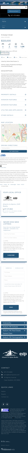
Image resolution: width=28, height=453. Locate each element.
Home (1, 184)
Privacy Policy (3, 167)
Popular (4, 21)
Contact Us (5, 212)
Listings (5, 184)
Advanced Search (14, 11)
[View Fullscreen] (3, 131)
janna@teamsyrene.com (12, 375)
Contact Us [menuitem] (4, 397)
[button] (25, 7)
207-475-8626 (15, 15)
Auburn (18, 184)
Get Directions (14, 151)
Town (3, 27)
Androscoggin (13, 184)
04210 (22, 184)
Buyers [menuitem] (3, 394)
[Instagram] (7, 404)
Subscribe (11, 255)
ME (8, 184)
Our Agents (11, 212)
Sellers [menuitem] (3, 391)
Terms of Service (17, 312)
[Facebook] (3, 404)
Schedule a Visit (19, 268)
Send (11, 307)
